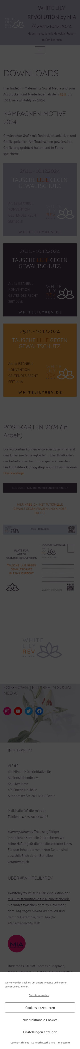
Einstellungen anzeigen (40, 1032)
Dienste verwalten (39, 995)
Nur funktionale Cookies (40, 1019)
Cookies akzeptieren (40, 1007)
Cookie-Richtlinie (19, 1042)
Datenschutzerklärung (43, 1042)
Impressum (64, 1042)
